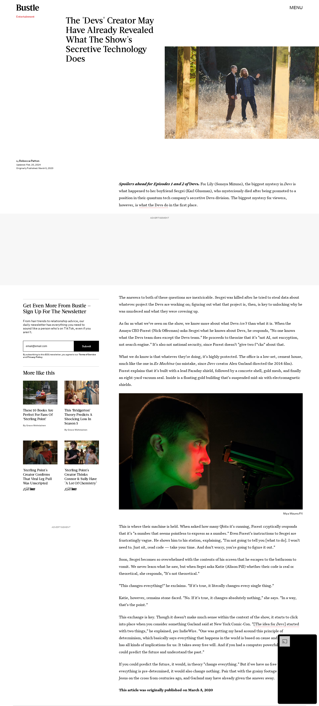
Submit (86, 346)
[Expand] (282, 638)
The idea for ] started (277, 623)
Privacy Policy (35, 357)
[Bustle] (27, 7)
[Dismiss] (312, 638)
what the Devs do (153, 204)
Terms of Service (87, 354)
